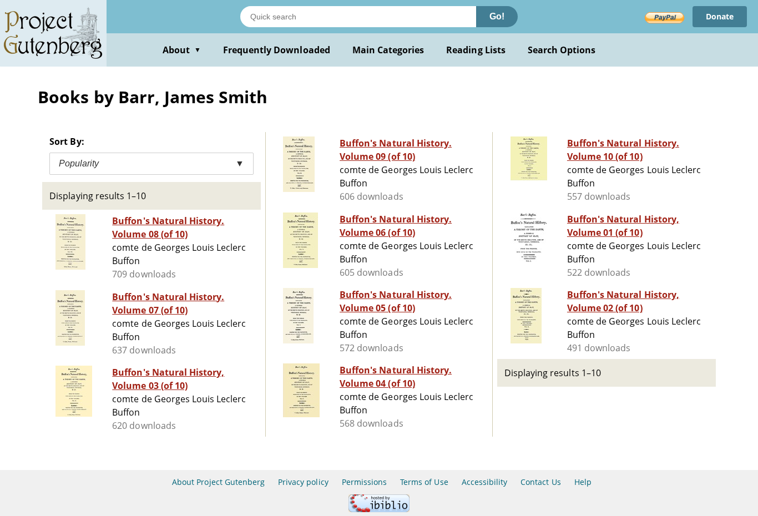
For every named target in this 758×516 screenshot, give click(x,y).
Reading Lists (476, 50)
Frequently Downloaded (276, 50)
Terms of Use (424, 482)
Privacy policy (303, 482)
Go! (496, 16)
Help (583, 482)
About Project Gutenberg (218, 482)
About (182, 50)
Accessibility (485, 482)
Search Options (562, 50)
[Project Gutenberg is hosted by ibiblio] (379, 509)
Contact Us (540, 482)
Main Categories (388, 50)
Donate (720, 16)
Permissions (364, 482)
